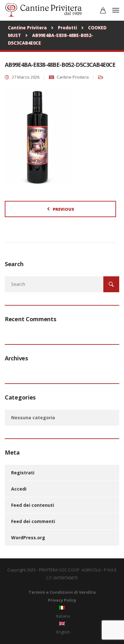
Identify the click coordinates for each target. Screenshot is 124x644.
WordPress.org (28, 537)
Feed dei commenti (33, 521)
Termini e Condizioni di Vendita (62, 592)
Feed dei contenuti (32, 505)
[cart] (103, 11)
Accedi (18, 489)
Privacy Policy (62, 600)
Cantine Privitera (73, 77)
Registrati (22, 473)
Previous (63, 209)
